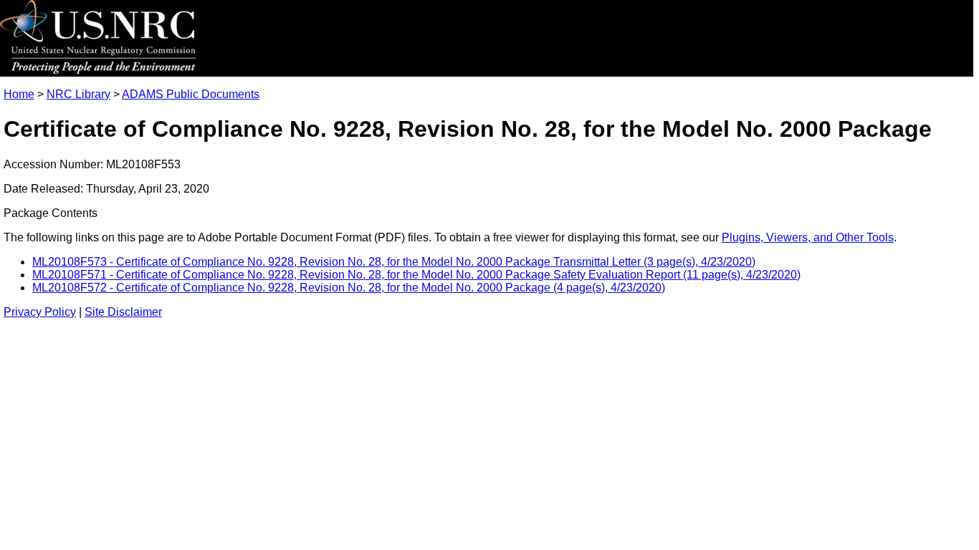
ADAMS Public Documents (190, 94)
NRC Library (78, 94)
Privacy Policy (40, 312)
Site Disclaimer (123, 312)
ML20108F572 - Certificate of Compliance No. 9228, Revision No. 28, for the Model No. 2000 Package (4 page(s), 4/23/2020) (348, 287)
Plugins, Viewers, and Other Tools (808, 237)
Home (19, 94)
